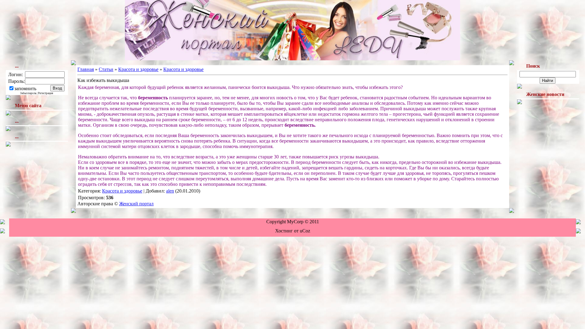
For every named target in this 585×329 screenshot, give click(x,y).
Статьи (106, 69)
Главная (85, 69)
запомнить (25, 88)
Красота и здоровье (138, 69)
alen (170, 190)
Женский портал (136, 203)
